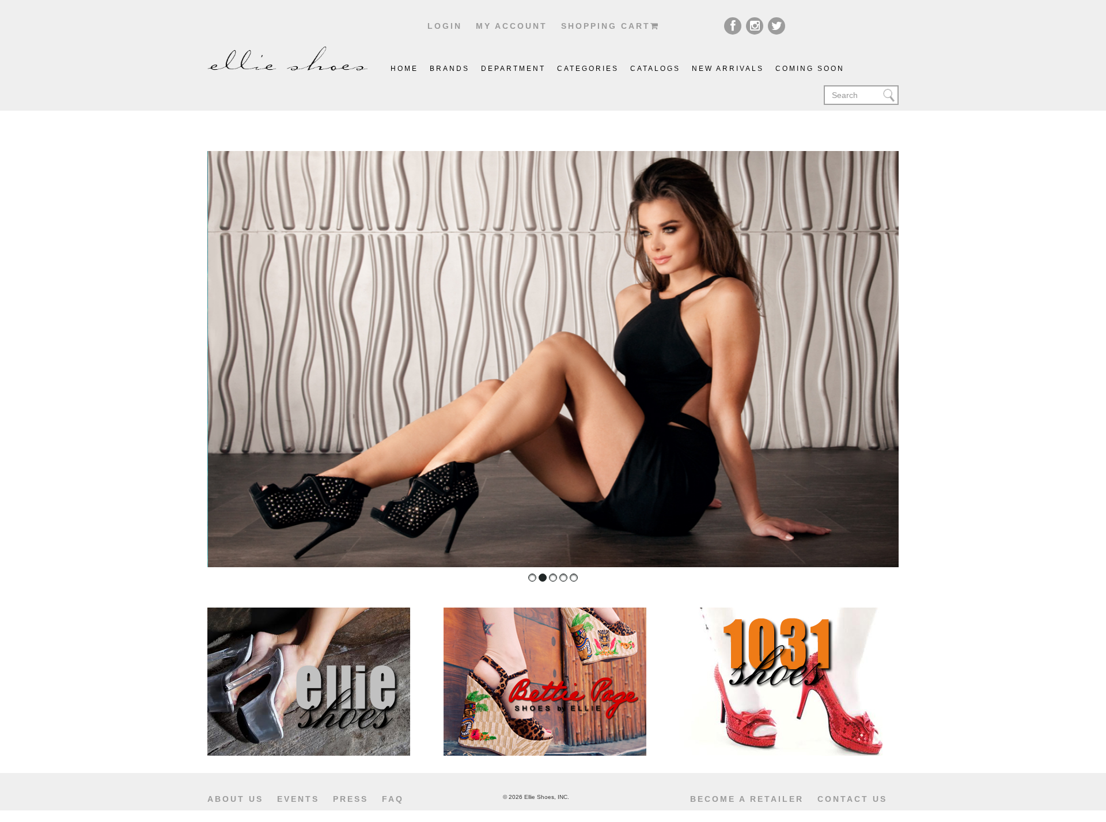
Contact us (852, 799)
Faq (393, 799)
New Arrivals (728, 69)
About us (235, 799)
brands (449, 69)
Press (350, 799)
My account (511, 26)
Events (298, 799)
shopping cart (605, 26)
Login (444, 26)
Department (513, 69)
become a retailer (747, 799)
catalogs (655, 69)
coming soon (809, 69)
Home (404, 69)
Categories (588, 69)
